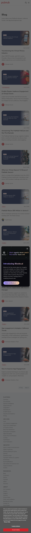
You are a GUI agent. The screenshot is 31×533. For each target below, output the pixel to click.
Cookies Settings (16, 526)
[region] (15, 519)
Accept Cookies (16, 530)
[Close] (27, 248)
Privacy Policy (7, 522)
